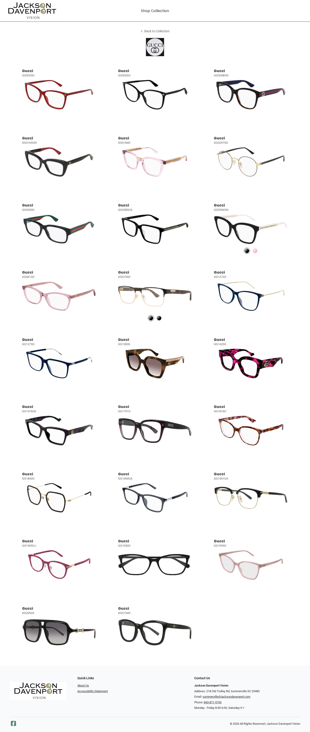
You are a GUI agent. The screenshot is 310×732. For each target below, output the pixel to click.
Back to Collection (157, 31)
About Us (83, 685)
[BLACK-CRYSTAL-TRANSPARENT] (247, 251)
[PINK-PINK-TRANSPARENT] (255, 251)
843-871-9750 (212, 702)
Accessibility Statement (92, 691)
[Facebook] (13, 724)
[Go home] (41, 10)
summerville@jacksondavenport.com (226, 696)
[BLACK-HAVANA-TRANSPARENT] (151, 318)
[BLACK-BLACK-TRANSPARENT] (159, 318)
